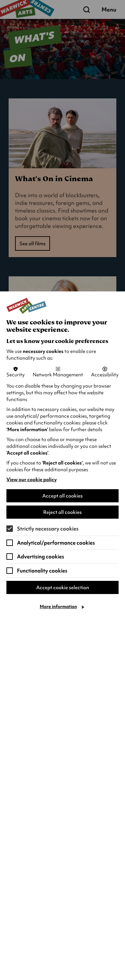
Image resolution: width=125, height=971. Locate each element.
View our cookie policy (31, 479)
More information (58, 606)
